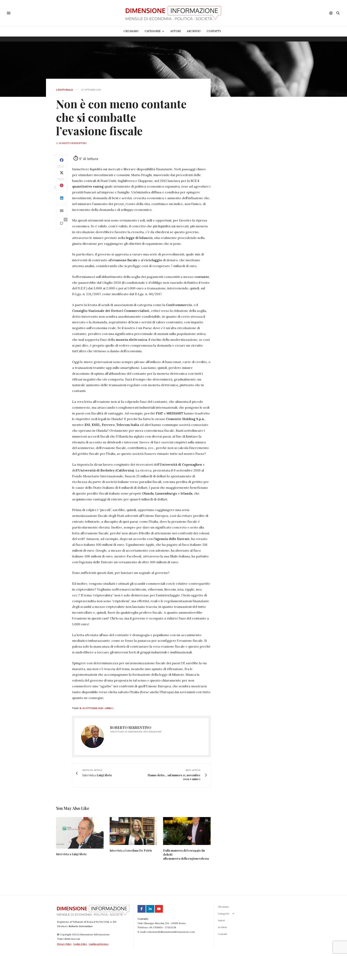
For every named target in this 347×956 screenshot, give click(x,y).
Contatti (214, 31)
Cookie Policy (80, 944)
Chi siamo (131, 31)
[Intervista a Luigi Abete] (80, 833)
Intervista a (71, 854)
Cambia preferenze (98, 944)
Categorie (153, 31)
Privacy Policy (64, 944)
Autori (175, 31)
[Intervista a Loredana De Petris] (133, 831)
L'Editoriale (64, 90)
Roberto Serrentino (73, 143)
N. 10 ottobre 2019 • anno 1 (96, 708)
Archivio (194, 31)
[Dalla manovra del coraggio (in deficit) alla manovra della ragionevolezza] (187, 831)
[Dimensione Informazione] (173, 13)
